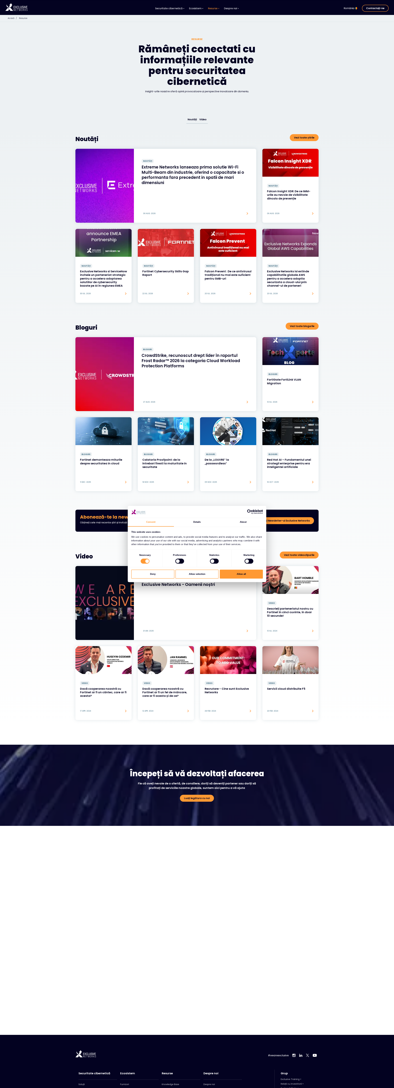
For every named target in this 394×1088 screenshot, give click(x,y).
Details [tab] (197, 522)
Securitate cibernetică (94, 1073)
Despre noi (210, 1073)
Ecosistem (127, 1073)
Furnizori (124, 1084)
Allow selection (197, 574)
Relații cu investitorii (291, 1083)
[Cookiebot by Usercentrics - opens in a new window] (249, 511)
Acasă (12, 18)
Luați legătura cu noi (197, 798)
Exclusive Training (290, 1079)
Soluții (81, 1084)
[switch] (179, 561)
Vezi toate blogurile (302, 326)
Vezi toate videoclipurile (299, 555)
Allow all (241, 574)
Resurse (23, 18)
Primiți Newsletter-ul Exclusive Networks (284, 520)
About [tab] (243, 522)
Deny (153, 574)
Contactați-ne (375, 8)
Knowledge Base (170, 1084)
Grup (284, 1073)
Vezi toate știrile (304, 137)
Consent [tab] (150, 522)
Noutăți (192, 119)
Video (203, 119)
